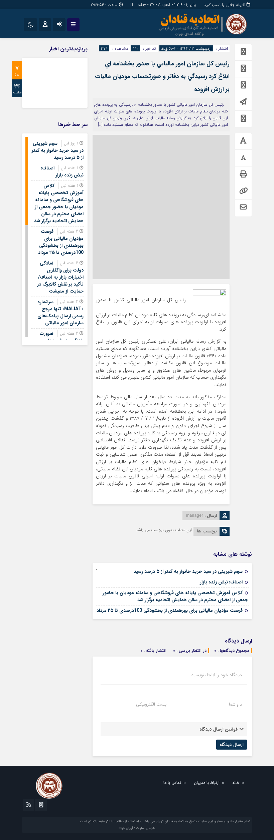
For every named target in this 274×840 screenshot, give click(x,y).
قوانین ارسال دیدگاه (218, 729)
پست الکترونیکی (151, 704)
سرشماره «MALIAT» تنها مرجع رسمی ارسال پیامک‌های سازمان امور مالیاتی (60, 312)
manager (194, 515)
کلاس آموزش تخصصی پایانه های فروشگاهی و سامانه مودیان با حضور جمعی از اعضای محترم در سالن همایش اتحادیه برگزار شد (175, 596)
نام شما (235, 704)
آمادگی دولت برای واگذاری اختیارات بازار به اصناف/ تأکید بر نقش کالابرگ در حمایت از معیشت (60, 277)
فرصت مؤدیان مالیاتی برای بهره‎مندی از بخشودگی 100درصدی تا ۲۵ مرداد (170, 610)
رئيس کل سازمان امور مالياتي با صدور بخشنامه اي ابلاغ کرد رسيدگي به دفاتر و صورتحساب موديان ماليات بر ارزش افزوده (162, 76)
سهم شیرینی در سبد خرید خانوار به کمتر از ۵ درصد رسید (188, 571)
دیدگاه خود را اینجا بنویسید (216, 675)
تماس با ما (172, 783)
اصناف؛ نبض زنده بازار (221, 582)
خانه (235, 783)
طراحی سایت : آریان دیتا (137, 828)
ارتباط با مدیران (207, 783)
